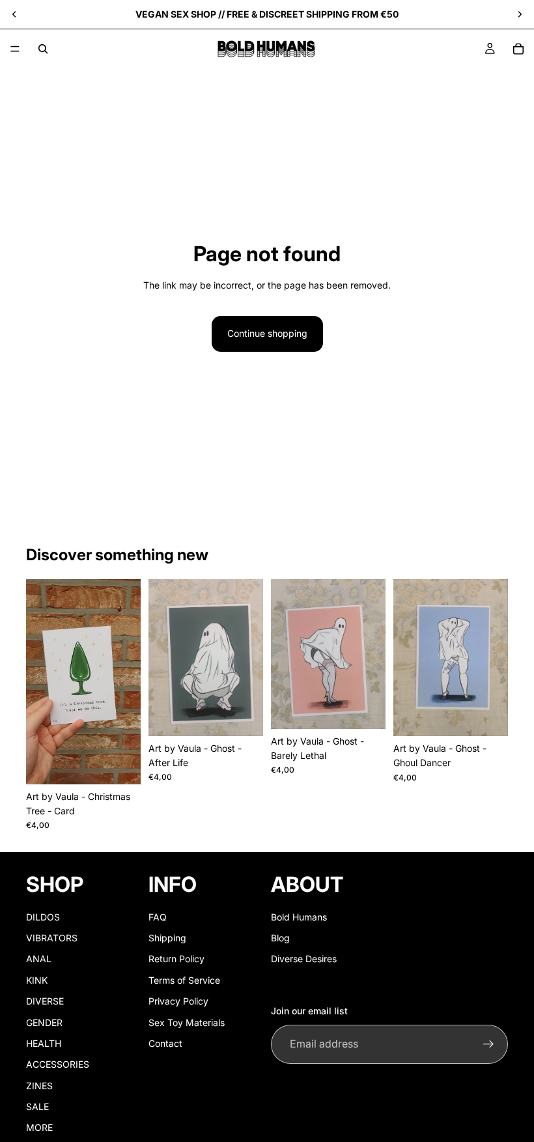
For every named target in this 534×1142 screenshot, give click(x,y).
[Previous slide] (14, 14)
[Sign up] (488, 1044)
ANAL (38, 959)
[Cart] (518, 49)
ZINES (39, 1085)
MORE (39, 1128)
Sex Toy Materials (186, 1022)
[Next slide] (519, 14)
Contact (165, 1043)
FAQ (157, 916)
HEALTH (43, 1043)
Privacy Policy (178, 1000)
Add (131, 763)
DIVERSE (45, 1000)
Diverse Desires (304, 959)
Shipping (167, 937)
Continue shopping (267, 333)
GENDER (44, 1022)
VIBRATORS (51, 937)
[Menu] (15, 49)
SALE (37, 1106)
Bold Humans (299, 916)
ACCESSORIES (57, 1064)
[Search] (43, 49)
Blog (280, 937)
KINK (37, 980)
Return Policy (176, 959)
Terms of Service (184, 980)
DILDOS (43, 916)
